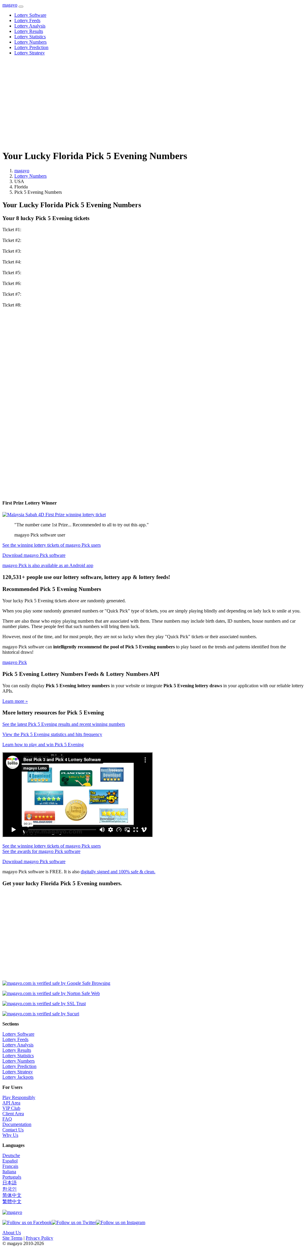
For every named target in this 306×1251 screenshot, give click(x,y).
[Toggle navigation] (21, 6)
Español (10, 1160)
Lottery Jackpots (17, 1077)
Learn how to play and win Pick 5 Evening (43, 744)
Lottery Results (28, 31)
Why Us (10, 1135)
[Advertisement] (153, 102)
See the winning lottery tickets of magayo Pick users (51, 545)
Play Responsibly (18, 1097)
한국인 (9, 1188)
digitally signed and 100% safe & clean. (118, 871)
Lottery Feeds (27, 20)
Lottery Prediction (31, 47)
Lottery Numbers (30, 42)
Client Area (13, 1113)
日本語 (9, 1182)
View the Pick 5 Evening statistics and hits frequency (52, 734)
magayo (9, 4)
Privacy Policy (39, 1238)
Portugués (11, 1177)
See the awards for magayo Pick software (41, 851)
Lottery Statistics (30, 36)
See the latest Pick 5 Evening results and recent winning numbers (63, 724)
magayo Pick (14, 662)
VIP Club (11, 1108)
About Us (11, 1232)
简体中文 (12, 1195)
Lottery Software (30, 15)
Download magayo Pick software (33, 555)
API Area (11, 1102)
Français (10, 1166)
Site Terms (12, 1238)
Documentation (16, 1124)
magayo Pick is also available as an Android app (47, 565)
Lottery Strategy (29, 52)
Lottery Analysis (29, 25)
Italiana (9, 1171)
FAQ (7, 1119)
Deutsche (11, 1155)
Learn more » (15, 701)
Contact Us (13, 1129)
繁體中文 (12, 1201)
